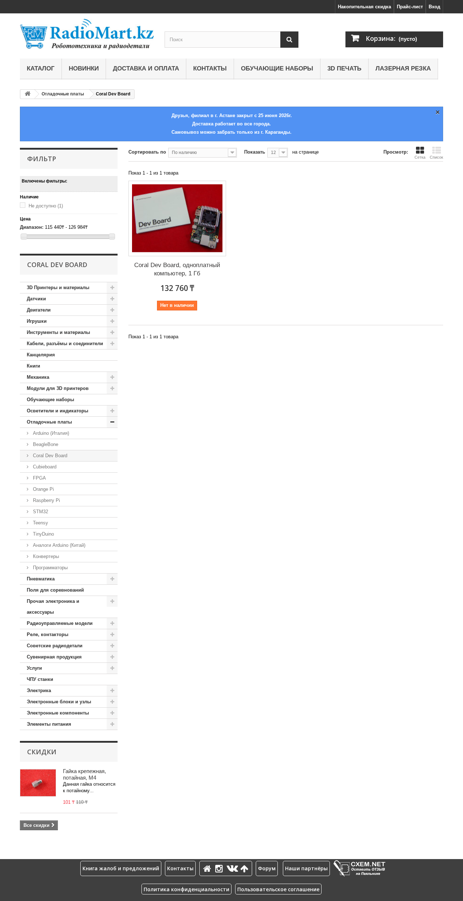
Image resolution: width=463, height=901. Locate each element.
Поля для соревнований (55, 590)
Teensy (39, 522)
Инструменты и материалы (58, 332)
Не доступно (46, 206)
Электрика (39, 690)
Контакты (210, 68)
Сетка (420, 157)
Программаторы (49, 567)
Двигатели (39, 310)
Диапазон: (31, 227)
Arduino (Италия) (50, 433)
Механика (38, 377)
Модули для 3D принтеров (58, 388)
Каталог (41, 68)
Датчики (36, 298)
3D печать (344, 68)
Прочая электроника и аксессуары (53, 606)
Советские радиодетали (54, 645)
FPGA (38, 478)
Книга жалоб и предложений (120, 868)
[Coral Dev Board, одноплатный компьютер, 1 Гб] (177, 218)
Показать (254, 152)
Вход (434, 6)
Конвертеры (45, 556)
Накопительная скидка (364, 6)
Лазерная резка (403, 68)
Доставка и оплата (146, 68)
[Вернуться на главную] (27, 94)
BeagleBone (44, 444)
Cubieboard (43, 466)
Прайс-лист (410, 6)
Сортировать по (147, 152)
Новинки (84, 68)
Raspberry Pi (45, 500)
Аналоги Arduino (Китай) (58, 545)
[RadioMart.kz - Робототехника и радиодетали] (87, 34)
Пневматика (41, 579)
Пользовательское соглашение (278, 889)
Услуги (34, 668)
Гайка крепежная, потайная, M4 (84, 774)
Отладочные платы (63, 93)
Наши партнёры (306, 868)
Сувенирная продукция (54, 657)
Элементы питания (49, 724)
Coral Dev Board (49, 455)
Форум (267, 868)
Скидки (41, 751)
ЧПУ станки (40, 679)
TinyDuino (42, 534)
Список (436, 157)
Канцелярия (41, 354)
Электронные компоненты (58, 713)
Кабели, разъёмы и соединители (65, 343)
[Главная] (208, 868)
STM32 (39, 511)
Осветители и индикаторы (57, 410)
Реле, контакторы (47, 634)
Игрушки (37, 321)
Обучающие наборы (277, 68)
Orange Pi (42, 489)
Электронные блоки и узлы (59, 701)
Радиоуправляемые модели (60, 623)
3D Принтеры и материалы (58, 287)
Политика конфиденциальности (186, 889)
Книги (33, 366)
